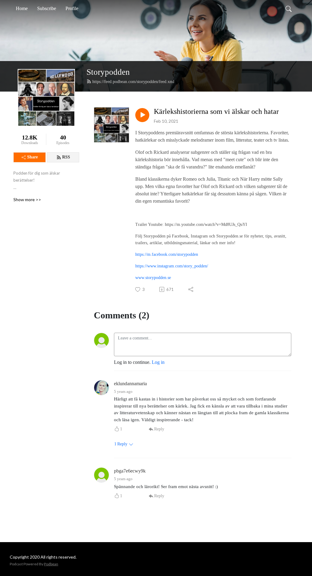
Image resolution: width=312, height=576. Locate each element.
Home (22, 8)
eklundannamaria (130, 383)
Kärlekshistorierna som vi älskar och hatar (216, 111)
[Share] (191, 289)
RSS (66, 157)
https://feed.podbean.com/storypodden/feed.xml (133, 81)
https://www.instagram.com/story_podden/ (171, 266)
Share (32, 157)
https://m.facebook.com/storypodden (166, 254)
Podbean (51, 564)
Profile (72, 8)
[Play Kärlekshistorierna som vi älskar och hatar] (142, 115)
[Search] (288, 8)
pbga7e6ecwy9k (130, 470)
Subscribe (46, 8)
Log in (158, 362)
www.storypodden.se (153, 277)
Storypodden (108, 72)
